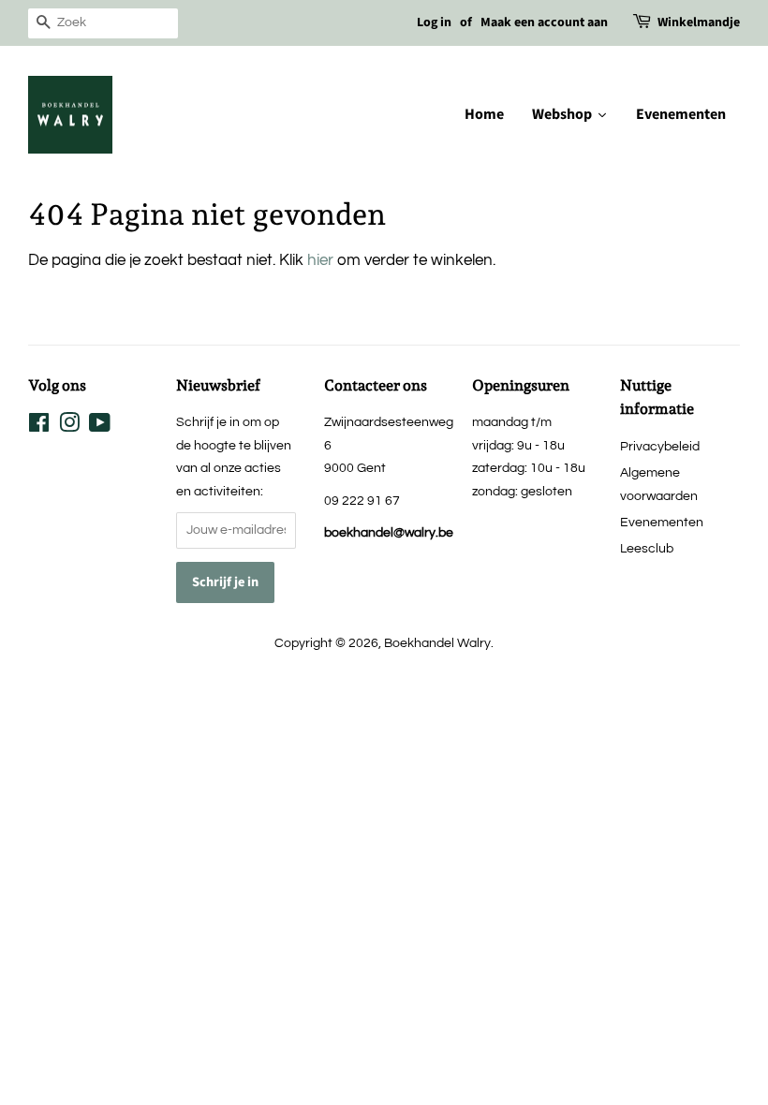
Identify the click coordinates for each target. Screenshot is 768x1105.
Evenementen (661, 522)
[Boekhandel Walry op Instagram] (69, 427)
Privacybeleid (660, 446)
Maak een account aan (544, 22)
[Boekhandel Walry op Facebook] (39, 427)
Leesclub (646, 548)
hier (320, 260)
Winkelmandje (698, 22)
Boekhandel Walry (437, 643)
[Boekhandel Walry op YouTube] (100, 427)
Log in (434, 22)
